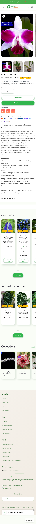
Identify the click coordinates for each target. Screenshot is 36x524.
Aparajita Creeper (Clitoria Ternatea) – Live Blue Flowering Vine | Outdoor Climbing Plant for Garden (8, 239)
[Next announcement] (33, 2)
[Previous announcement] (3, 2)
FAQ (3, 406)
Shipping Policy (7, 452)
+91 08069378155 (19, 473)
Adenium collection (22, 373)
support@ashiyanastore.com (18, 476)
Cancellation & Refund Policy (11, 460)
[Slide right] (22, 270)
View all (18, 275)
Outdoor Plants (7, 429)
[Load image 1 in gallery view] (7, 66)
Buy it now (18, 103)
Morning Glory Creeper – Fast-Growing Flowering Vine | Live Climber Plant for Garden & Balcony (23, 240)
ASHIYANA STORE (11, 507)
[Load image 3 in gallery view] (29, 66)
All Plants (5, 422)
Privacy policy (30, 507)
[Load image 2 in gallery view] (18, 66)
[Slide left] (14, 270)
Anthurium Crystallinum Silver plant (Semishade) (23, 312)
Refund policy (21, 507)
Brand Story (5, 402)
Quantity (3, 88)
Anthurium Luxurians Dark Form (8, 312)
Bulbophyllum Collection (7, 373)
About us (5, 399)
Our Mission (5, 410)
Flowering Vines (7, 425)
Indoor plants (6, 433)
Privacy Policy (6, 448)
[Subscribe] (32, 499)
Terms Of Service (7, 444)
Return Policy (6, 456)
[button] (3, 7)
